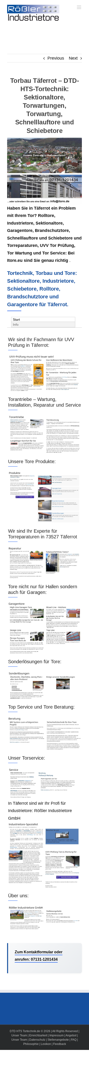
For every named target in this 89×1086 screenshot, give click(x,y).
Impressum (56, 1035)
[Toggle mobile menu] (79, 7)
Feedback (59, 1044)
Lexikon (46, 1044)
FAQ (73, 1039)
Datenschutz (37, 1039)
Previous (55, 58)
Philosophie (31, 1044)
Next (73, 58)
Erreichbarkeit (38, 1035)
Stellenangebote (58, 1039)
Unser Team (19, 1035)
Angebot (71, 1035)
